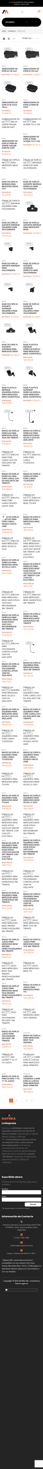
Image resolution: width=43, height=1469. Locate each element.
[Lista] (9, 39)
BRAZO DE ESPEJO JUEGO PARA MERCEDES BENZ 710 (31, 988)
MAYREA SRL (24, 1281)
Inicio (4, 31)
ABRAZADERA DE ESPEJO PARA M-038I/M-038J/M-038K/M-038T (10, 144)
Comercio (12, 31)
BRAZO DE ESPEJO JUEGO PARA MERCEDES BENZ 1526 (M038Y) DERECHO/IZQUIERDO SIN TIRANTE (12, 992)
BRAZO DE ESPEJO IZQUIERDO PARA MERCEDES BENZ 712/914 (10, 799)
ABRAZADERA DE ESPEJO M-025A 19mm (10, 104)
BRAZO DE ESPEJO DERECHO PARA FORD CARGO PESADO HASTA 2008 (10, 521)
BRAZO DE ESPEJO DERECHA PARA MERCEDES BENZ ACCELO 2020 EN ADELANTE (31, 435)
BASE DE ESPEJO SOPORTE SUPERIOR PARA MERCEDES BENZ (10, 348)
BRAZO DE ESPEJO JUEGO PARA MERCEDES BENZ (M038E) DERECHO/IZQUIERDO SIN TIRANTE (12, 945)
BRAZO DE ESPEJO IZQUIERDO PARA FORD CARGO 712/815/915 (10, 755)
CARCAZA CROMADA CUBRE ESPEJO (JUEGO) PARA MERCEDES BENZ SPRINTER (31, 1081)
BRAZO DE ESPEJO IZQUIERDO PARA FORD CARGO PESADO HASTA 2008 (31, 757)
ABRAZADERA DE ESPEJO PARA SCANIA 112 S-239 (31, 138)
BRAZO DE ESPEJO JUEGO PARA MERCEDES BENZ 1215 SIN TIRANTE (31, 943)
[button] (22, 12)
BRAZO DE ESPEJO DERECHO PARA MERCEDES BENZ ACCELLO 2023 (10, 563)
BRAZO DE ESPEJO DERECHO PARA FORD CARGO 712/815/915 (31, 477)
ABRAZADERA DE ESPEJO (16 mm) (10, 70)
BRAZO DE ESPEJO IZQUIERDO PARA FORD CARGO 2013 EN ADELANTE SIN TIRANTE (32, 714)
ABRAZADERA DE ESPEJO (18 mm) (31, 70)
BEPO (4, 66)
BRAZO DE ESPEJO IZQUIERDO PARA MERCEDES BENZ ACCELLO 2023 (31, 799)
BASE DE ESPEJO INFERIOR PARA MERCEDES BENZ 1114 (10, 185)
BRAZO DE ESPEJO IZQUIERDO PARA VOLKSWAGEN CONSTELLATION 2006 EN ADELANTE (31, 900)
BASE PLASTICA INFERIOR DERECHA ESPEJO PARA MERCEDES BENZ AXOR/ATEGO (32, 349)
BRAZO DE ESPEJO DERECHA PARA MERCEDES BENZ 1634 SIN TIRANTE (10, 434)
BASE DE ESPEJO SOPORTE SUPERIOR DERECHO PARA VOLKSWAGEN (31, 268)
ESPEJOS (26, 1033)
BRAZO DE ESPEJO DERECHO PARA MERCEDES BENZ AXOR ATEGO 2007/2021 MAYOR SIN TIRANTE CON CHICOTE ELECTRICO (31, 572)
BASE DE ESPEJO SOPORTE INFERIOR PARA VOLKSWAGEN (11, 267)
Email (4, 1196)
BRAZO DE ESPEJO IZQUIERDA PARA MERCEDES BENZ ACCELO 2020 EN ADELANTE (10, 714)
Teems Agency (21, 1283)
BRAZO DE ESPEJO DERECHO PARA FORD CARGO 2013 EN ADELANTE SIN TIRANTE (10, 478)
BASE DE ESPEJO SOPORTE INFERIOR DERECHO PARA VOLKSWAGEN (32, 185)
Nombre (5, 1189)
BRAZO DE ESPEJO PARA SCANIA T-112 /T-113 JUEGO (11, 1078)
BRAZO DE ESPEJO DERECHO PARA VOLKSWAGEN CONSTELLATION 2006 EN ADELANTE (10, 670)
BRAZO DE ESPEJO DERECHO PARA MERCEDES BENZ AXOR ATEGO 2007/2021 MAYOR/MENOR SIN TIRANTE (10, 622)
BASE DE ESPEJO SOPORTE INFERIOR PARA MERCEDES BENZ (32, 226)
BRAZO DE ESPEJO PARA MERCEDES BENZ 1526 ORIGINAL (31, 1039)
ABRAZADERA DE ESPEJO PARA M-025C (31, 104)
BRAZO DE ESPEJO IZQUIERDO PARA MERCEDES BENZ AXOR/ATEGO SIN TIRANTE (10, 897)
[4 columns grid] (4, 39)
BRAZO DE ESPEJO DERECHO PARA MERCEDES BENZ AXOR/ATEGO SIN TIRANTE (31, 618)
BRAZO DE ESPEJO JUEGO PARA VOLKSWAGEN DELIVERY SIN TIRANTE (10, 1036)
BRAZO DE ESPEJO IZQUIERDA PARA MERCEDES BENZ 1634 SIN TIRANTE (31, 666)
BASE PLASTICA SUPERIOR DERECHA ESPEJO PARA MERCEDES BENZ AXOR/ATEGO (32, 392)
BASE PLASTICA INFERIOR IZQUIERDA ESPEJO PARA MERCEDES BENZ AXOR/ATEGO (11, 392)
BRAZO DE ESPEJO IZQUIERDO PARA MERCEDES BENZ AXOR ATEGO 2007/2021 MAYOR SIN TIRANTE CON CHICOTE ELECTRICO (10, 851)
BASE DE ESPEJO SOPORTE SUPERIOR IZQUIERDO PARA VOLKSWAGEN (10, 308)
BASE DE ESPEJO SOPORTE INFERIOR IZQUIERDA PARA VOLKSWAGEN (11, 226)
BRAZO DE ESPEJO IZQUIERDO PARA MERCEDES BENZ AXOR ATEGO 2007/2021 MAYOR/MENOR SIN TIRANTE (31, 847)
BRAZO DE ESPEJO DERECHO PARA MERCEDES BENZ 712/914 (31, 520)
